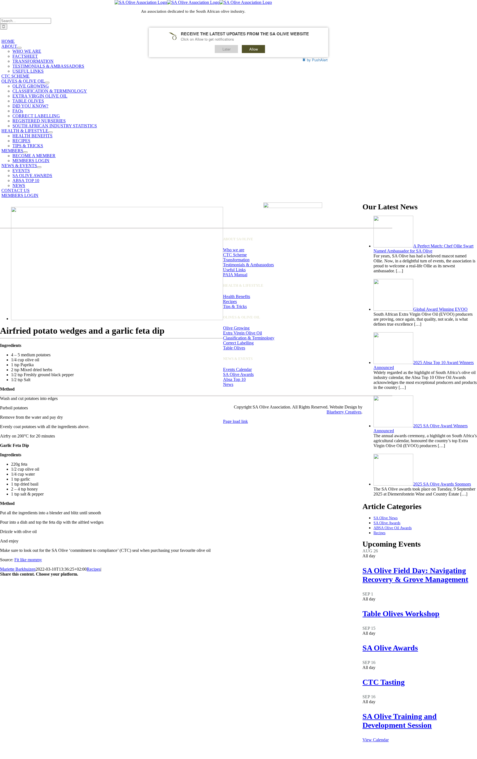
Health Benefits (236, 296)
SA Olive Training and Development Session (399, 720)
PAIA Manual (235, 274)
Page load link (235, 421)
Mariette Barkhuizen (18, 569)
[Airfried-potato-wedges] (117, 318)
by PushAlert (317, 59)
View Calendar (375, 739)
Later (226, 49)
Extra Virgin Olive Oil (242, 333)
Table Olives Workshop (400, 613)
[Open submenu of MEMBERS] (25, 152)
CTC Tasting (383, 682)
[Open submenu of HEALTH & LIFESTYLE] (50, 132)
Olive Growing (236, 328)
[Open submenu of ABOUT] (19, 48)
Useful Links (234, 269)
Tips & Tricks (235, 306)
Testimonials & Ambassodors (248, 264)
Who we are (233, 249)
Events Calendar (237, 369)
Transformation (236, 259)
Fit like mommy (28, 559)
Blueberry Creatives (344, 412)
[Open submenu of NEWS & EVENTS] (39, 167)
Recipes (93, 569)
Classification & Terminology (248, 338)
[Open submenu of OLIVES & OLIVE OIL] (47, 82)
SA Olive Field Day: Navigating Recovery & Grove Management (415, 575)
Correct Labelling (238, 343)
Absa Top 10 (234, 379)
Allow (253, 49)
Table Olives (234, 348)
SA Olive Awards (390, 648)
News (228, 384)
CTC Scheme (235, 254)
